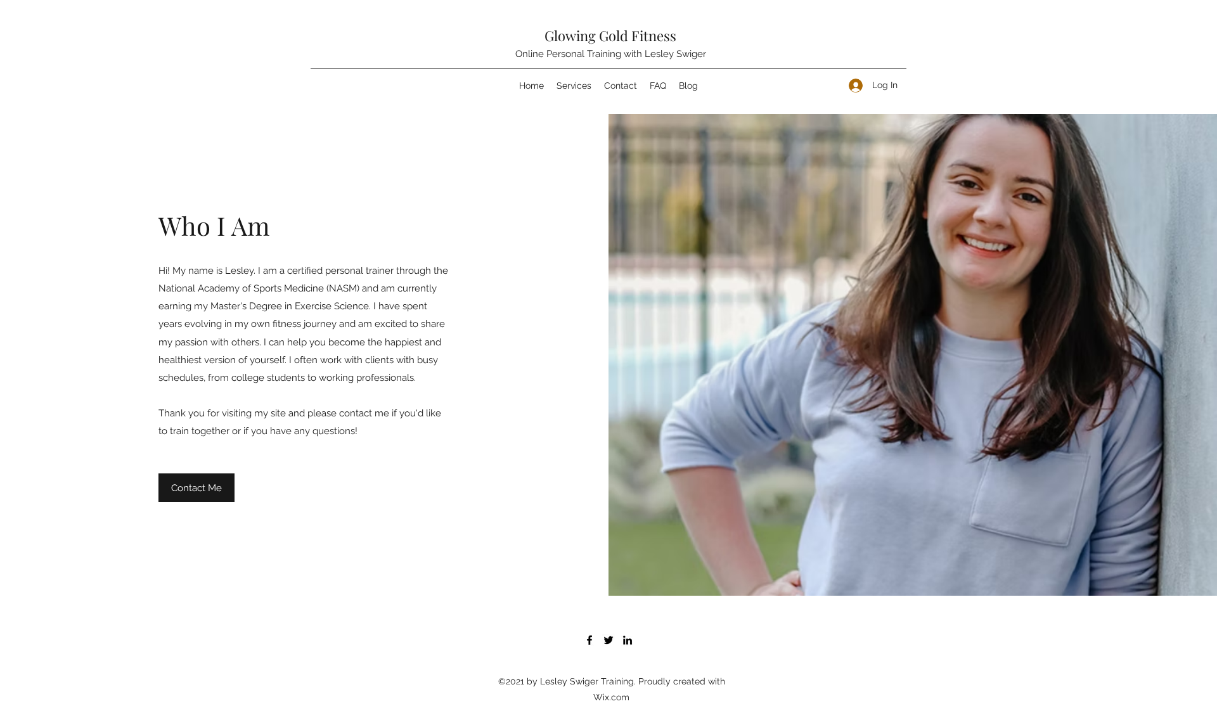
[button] (196, 487)
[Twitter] (608, 640)
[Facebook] (589, 640)
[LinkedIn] (627, 640)
